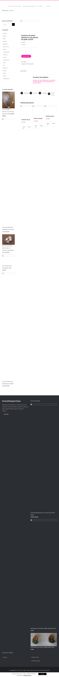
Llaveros (4, 57)
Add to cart (26, 56)
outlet (4, 62)
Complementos (6, 52)
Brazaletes (5, 44)
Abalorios (5, 33)
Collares (4, 49)
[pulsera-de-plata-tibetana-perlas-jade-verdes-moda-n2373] (30, 26)
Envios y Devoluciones (45, 670)
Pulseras (4, 70)
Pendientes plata (35, 660)
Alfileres (4, 36)
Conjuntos (5, 54)
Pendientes (5, 68)
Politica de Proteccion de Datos (33, 670)
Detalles (29, 126)
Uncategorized (6, 78)
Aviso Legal (23, 670)
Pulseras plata (29, 64)
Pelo (4, 65)
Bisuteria (5, 41)
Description (23, 71)
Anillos (4, 38)
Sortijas (4, 76)
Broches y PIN (6, 46)
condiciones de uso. (28, 675)
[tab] (25, 71)
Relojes (4, 73)
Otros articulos (6, 60)
